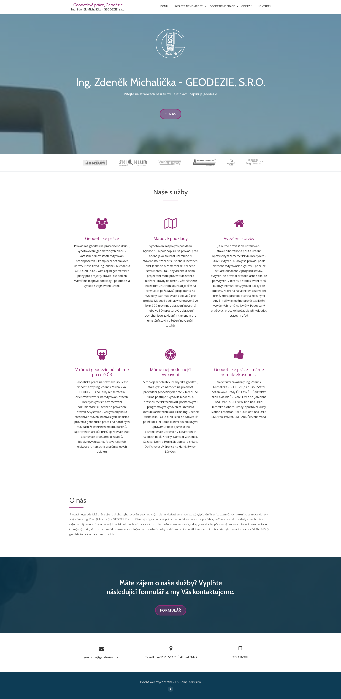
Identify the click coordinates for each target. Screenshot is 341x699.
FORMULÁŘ (173, 611)
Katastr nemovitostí (188, 6)
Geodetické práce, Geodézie (98, 4)
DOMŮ (164, 6)
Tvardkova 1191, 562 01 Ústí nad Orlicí (171, 657)
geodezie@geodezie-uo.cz (101, 657)
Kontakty (264, 6)
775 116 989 (240, 657)
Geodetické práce (222, 6)
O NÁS (173, 115)
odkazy (246, 6)
